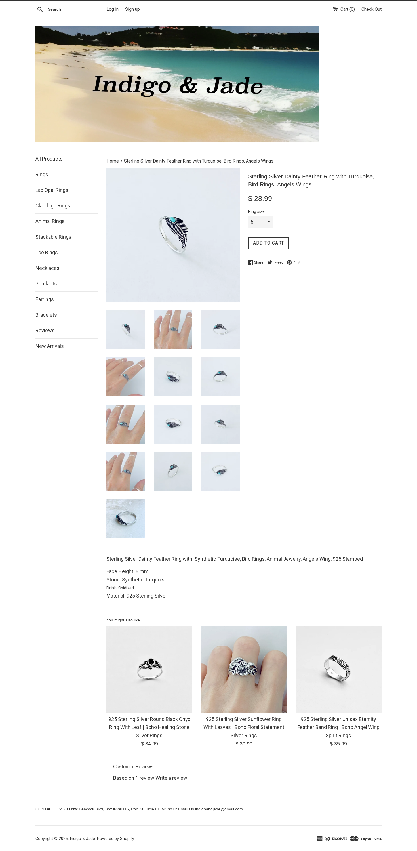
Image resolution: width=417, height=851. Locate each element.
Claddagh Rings (52, 206)
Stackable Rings (53, 237)
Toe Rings (46, 252)
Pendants (46, 284)
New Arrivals (49, 346)
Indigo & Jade (82, 838)
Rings (41, 174)
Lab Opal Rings (51, 190)
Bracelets (46, 315)
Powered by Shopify (115, 838)
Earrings (44, 299)
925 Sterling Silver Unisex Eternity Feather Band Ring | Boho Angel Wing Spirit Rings (338, 727)
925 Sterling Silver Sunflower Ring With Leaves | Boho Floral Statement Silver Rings (243, 727)
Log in (112, 9)
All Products (49, 159)
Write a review (171, 778)
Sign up (132, 9)
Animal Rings (50, 221)
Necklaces (47, 268)
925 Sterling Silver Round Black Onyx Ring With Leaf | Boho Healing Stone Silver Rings (149, 727)
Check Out (371, 9)
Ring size (256, 211)
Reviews (45, 330)
